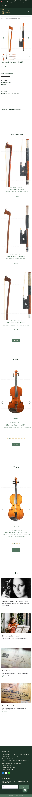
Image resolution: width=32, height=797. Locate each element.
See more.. (4, 607)
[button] (28, 11)
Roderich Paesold (8, 671)
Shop (6, 18)
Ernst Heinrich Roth (9, 706)
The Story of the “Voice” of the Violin (15, 601)
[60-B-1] (16, 37)
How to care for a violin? (11, 636)
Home (2, 18)
